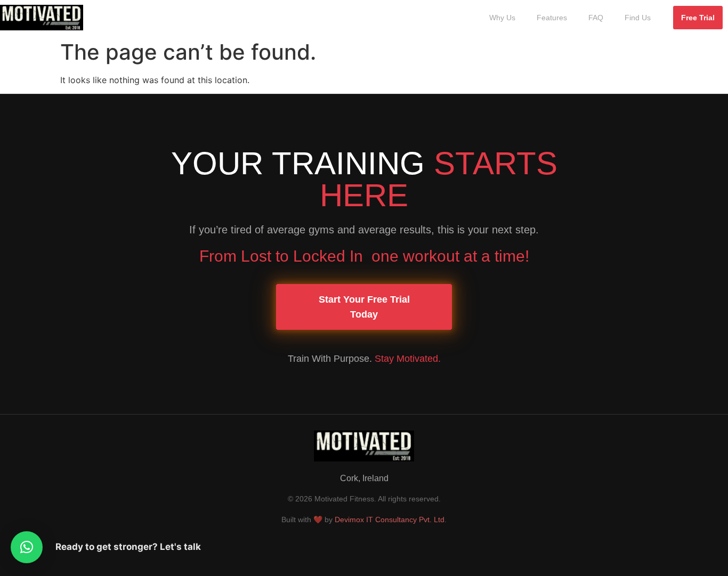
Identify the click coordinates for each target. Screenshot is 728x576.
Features (552, 17)
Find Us (638, 17)
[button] (27, 547)
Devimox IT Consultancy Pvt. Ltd (389, 519)
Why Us (502, 17)
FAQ (595, 17)
